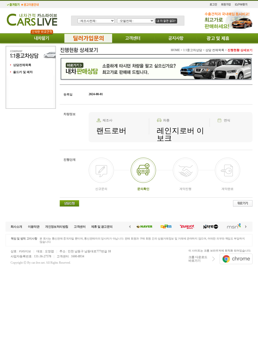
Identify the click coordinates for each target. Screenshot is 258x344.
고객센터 (79, 226)
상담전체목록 (22, 65)
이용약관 (34, 226)
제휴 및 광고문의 (102, 226)
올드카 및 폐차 (23, 72)
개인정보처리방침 (56, 226)
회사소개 (16, 226)
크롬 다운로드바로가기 (197, 258)
